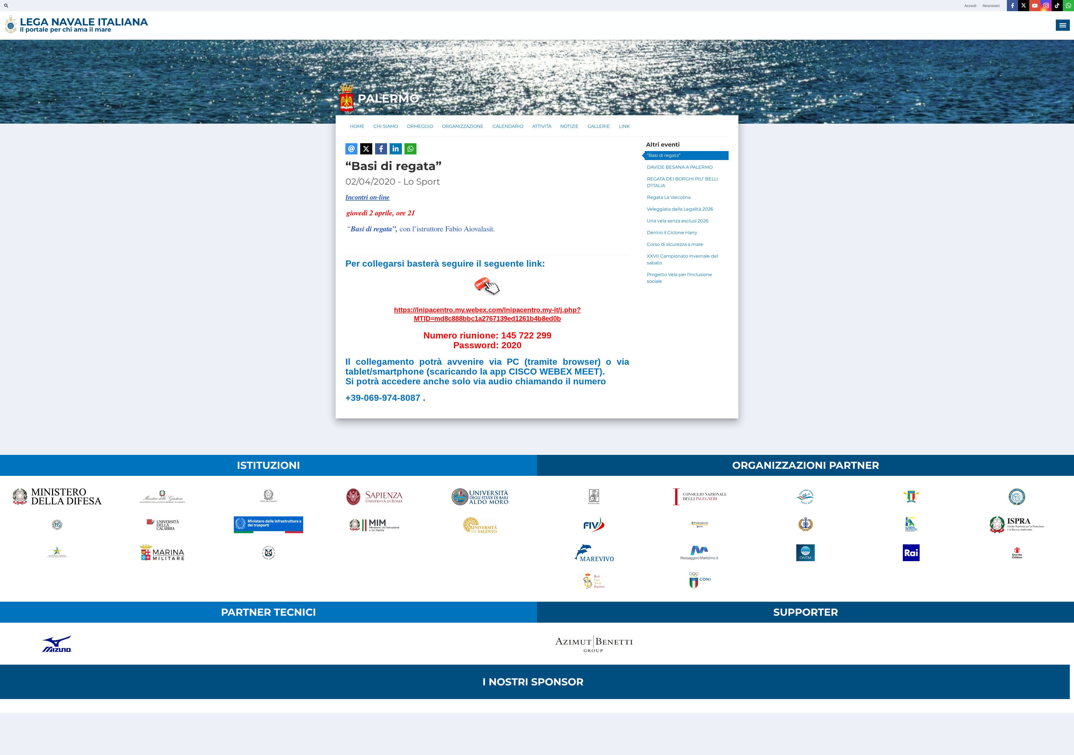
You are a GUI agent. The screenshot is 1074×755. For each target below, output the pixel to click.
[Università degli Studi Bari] (480, 497)
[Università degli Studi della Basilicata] (57, 525)
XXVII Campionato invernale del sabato (682, 259)
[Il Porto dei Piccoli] (911, 525)
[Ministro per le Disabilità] (268, 497)
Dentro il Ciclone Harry (672, 232)
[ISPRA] (1017, 525)
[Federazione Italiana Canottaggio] (911, 497)
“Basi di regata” (663, 155)
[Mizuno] (57, 643)
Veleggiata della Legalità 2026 (680, 209)
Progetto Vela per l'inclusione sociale (679, 278)
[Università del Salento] (480, 525)
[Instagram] (1046, 5)
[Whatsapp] (1068, 5)
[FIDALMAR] (805, 525)
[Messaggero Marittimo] (700, 553)
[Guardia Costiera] (268, 553)
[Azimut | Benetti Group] (594, 643)
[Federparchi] (700, 525)
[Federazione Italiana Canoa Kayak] (805, 497)
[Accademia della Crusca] (594, 497)
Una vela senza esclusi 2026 (677, 221)
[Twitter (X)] (1023, 5)
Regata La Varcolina (669, 197)
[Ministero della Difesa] (57, 497)
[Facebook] (1012, 5)
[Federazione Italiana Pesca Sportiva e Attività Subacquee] (1017, 497)
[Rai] (911, 553)
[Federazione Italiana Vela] (594, 525)
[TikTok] (1057, 5)
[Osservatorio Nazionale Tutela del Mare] (805, 553)
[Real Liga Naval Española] (594, 581)
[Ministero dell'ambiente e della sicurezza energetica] (57, 553)
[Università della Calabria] (163, 525)
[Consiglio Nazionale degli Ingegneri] (700, 497)
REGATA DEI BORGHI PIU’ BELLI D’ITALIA (682, 182)
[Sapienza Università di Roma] (374, 497)
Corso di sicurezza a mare (675, 244)
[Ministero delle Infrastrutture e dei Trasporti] (268, 525)
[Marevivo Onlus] (594, 553)
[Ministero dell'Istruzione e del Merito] (374, 525)
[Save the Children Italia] (1017, 553)
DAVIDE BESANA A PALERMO (680, 167)
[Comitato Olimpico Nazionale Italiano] (700, 581)
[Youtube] (1034, 5)
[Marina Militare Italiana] (163, 553)
